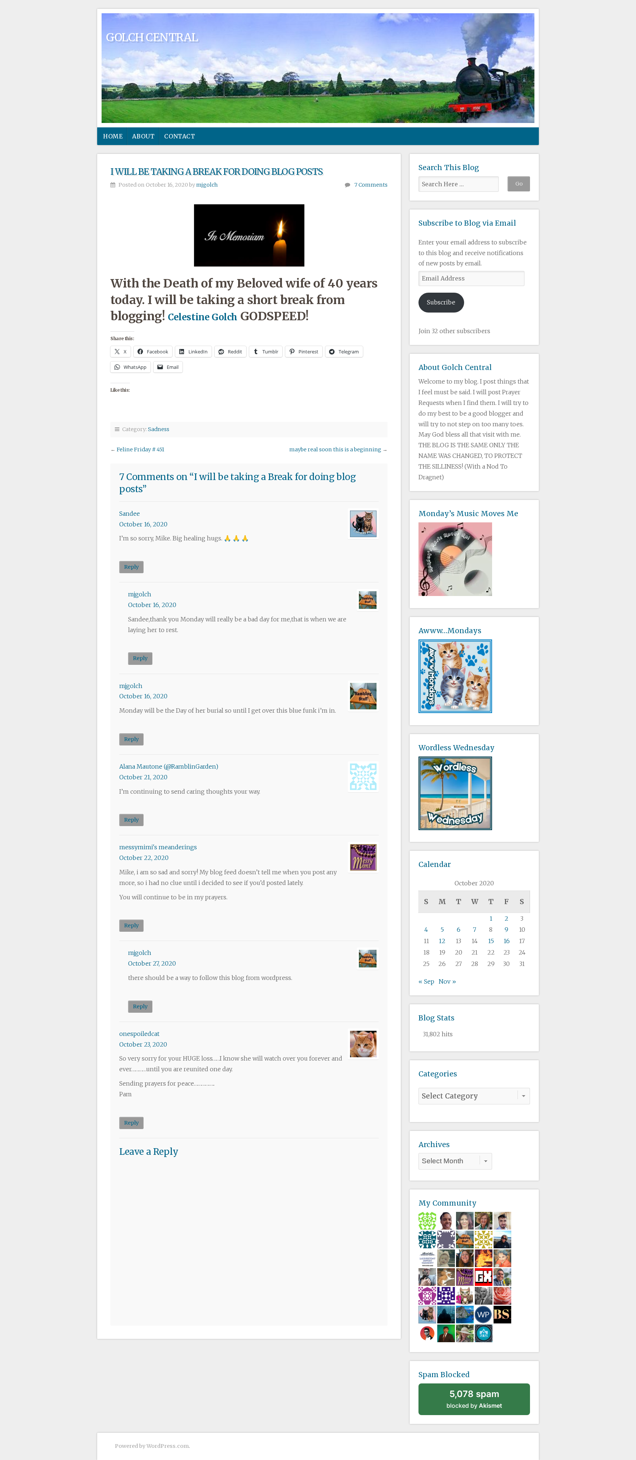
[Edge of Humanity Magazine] (483, 1258)
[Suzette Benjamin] (446, 1220)
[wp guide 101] (483, 1314)
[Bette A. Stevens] (483, 1220)
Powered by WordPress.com (152, 1446)
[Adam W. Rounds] (483, 1295)
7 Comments (371, 184)
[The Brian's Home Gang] (427, 1276)
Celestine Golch (202, 317)
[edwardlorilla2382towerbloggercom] (427, 1239)
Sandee (129, 513)
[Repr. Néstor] (502, 1276)
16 (507, 941)
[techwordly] (483, 1333)
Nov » (447, 981)
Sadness (158, 429)
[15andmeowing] (465, 1295)
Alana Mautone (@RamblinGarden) (168, 766)
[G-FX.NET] (483, 1276)
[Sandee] (427, 1314)
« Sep (426, 981)
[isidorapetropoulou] (427, 1220)
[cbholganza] (446, 1333)
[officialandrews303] (446, 1239)
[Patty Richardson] (502, 1239)
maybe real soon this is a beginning (335, 449)
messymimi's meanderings (158, 847)
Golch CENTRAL (152, 37)
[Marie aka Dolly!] (446, 1258)
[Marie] (465, 1258)
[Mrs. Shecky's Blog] (465, 1333)
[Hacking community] (446, 1314)
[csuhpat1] (483, 1239)
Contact (179, 136)
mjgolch (207, 184)
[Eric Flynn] (446, 1276)
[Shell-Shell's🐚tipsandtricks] (502, 1295)
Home (113, 136)
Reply (131, 567)
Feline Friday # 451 (140, 449)
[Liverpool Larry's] (427, 1258)
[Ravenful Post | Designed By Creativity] (427, 1333)
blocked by (474, 1399)
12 (442, 941)
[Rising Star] (502, 1220)
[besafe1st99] (502, 1314)
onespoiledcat (139, 1033)
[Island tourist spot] (465, 1314)
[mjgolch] (465, 1239)
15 (491, 941)
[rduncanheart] (465, 1220)
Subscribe (441, 302)
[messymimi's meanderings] (465, 1276)
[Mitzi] (502, 1258)
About (143, 136)
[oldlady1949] (446, 1295)
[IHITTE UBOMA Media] (427, 1295)
